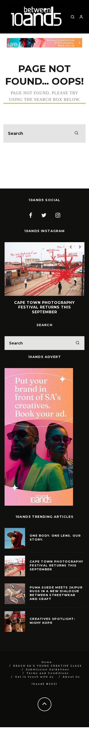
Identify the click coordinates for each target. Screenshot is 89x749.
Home (47, 662)
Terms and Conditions (47, 673)
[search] (76, 133)
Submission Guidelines (47, 669)
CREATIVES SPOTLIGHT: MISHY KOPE (52, 620)
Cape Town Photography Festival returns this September (56, 565)
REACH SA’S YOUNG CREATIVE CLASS (47, 665)
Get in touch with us (34, 676)
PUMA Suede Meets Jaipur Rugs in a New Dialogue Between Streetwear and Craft (56, 593)
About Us (71, 676)
